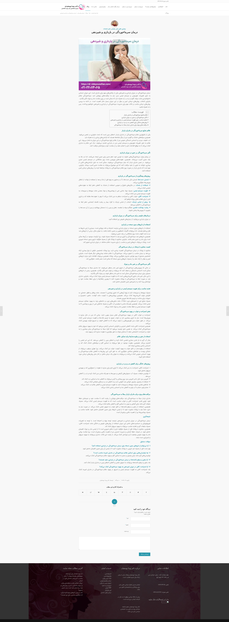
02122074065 (160, 1)
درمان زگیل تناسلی (105, 592)
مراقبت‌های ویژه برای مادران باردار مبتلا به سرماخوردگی (130, 125)
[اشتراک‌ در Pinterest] (122, 492)
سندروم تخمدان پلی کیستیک (74, 574)
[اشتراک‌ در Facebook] (146, 492)
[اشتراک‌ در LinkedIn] (114, 492)
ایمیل (126, 525)
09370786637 (157, 592)
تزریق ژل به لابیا (106, 585)
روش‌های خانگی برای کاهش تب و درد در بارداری (132, 122)
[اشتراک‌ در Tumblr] (106, 492)
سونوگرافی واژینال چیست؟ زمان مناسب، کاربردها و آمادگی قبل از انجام (73, 578)
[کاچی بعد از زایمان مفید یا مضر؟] (227, 311)
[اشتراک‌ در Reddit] (91, 492)
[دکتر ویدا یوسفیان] (73, 7)
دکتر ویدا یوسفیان (105, 480)
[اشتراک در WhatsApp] (130, 492)
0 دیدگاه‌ (117, 480)
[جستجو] (83, 7)
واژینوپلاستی (107, 576)
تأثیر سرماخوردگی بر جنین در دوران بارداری (134, 117)
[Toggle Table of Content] (146, 112)
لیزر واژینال (108, 590)
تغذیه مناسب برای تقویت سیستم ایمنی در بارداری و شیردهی (128, 120)
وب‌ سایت (126, 531)
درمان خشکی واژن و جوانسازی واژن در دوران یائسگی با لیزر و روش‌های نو (72, 584)
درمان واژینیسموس (105, 581)
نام (127, 518)
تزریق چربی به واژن (105, 583)
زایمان (113, 29)
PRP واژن (108, 588)
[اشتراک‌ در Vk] (99, 492)
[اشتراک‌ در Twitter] (138, 492)
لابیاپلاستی (108, 574)
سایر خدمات (107, 29)
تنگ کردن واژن (107, 578)
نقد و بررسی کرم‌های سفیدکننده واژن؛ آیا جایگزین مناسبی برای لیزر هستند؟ (72, 593)
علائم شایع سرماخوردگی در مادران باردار (135, 115)
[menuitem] (166, 7)
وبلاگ (167, 13)
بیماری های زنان (121, 29)
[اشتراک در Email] (83, 492)
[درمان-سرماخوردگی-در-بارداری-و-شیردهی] (114, 64)
